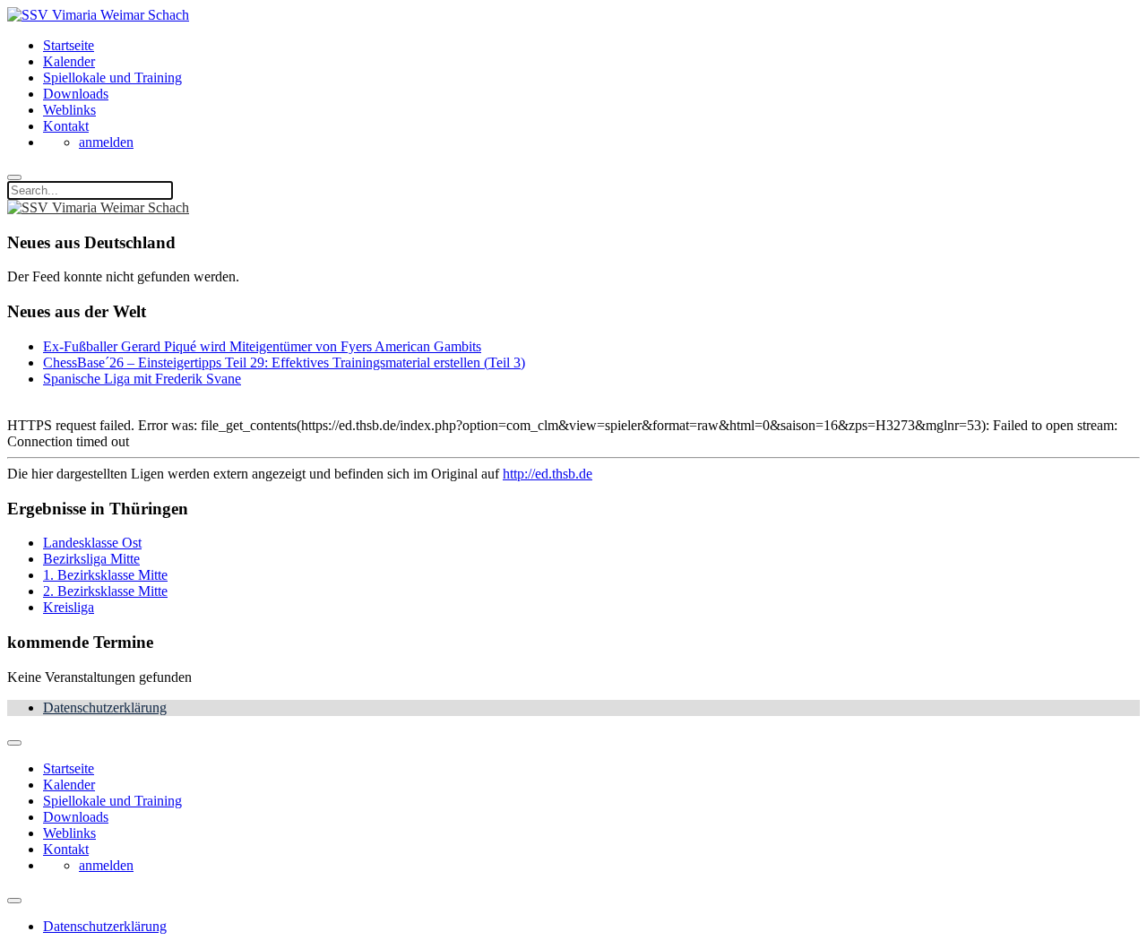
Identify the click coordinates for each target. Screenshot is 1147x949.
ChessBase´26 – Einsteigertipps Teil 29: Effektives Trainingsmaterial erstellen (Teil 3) (284, 362)
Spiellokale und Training (112, 77)
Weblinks (69, 109)
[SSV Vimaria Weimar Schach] (98, 14)
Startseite (68, 45)
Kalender (69, 61)
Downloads (75, 93)
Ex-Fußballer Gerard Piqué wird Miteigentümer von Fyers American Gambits (262, 346)
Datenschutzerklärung (105, 707)
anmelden (106, 142)
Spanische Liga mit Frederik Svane (142, 378)
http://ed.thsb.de (547, 473)
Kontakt (66, 126)
